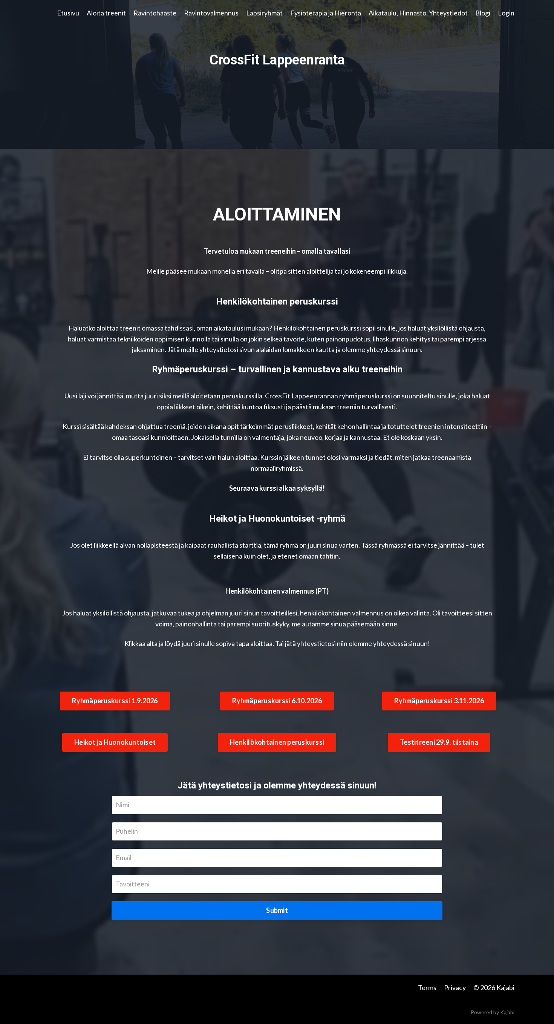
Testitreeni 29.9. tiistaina (439, 742)
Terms (427, 987)
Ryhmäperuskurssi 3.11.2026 (439, 700)
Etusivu (68, 13)
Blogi (482, 13)
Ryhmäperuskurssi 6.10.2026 (277, 700)
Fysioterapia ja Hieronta (325, 13)
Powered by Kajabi (492, 1012)
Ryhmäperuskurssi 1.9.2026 (115, 700)
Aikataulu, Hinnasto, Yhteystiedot (418, 13)
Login (506, 13)
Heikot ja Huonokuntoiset (115, 742)
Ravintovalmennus (211, 13)
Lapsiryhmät (264, 13)
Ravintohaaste (154, 13)
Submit (277, 910)
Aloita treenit (106, 13)
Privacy (455, 987)
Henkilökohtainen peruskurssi (277, 742)
